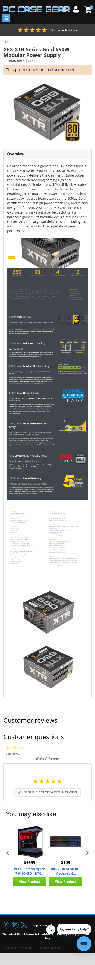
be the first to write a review (50, 792)
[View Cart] (87, 9)
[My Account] (77, 9)
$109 (65, 862)
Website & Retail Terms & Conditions (27, 934)
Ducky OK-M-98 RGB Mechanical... (65, 871)
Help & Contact (42, 925)
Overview (15, 153)
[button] (8, 852)
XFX (30, 60)
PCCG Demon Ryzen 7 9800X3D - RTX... (29, 871)
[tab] (47, 758)
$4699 (29, 862)
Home (7, 42)
